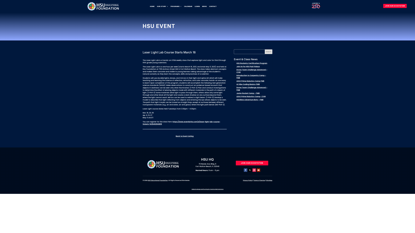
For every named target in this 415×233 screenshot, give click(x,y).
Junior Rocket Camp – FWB (248, 93)
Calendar (188, 6)
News (204, 6)
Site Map (269, 180)
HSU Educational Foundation (158, 180)
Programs (175, 6)
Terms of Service (259, 180)
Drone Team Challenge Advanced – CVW (251, 71)
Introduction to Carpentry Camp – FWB (251, 76)
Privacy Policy (247, 180)
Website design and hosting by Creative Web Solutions (207, 189)
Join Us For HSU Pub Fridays (248, 66)
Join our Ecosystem (252, 163)
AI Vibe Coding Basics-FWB (248, 84)
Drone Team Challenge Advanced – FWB (251, 88)
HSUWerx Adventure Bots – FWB (249, 100)
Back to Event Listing (185, 136)
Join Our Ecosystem (395, 6)
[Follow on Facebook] (245, 170)
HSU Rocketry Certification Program (251, 63)
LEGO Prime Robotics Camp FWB (250, 81)
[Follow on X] (250, 170)
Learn (197, 6)
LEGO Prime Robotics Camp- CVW (251, 96)
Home (152, 6)
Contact (213, 6)
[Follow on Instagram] (254, 170)
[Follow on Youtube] (258, 170)
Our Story (161, 6)
